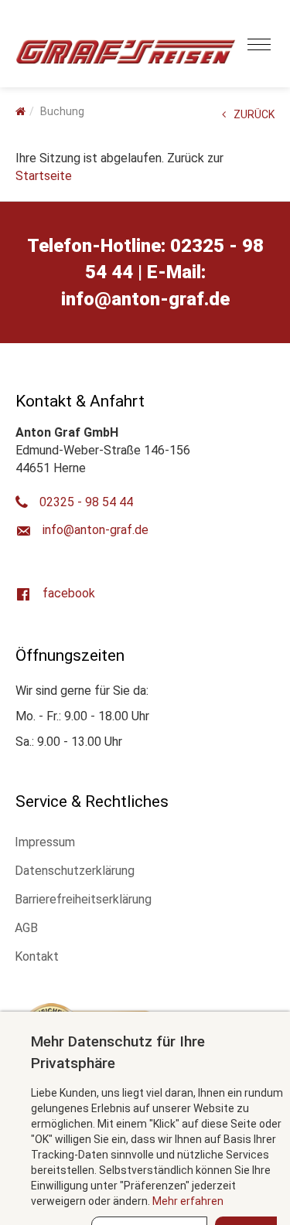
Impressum (45, 842)
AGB (26, 927)
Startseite (43, 175)
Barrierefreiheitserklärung (83, 899)
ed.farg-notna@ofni (145, 299)
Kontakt (37, 956)
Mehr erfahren (187, 1201)
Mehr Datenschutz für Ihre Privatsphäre (118, 1052)
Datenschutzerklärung (75, 870)
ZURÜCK (254, 114)
